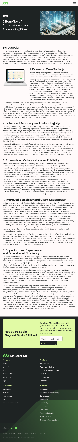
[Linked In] (12, 428)
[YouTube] (16, 428)
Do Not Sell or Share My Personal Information (19, 438)
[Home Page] (5, 3)
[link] (23, 433)
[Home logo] (15, 355)
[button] (74, 3)
